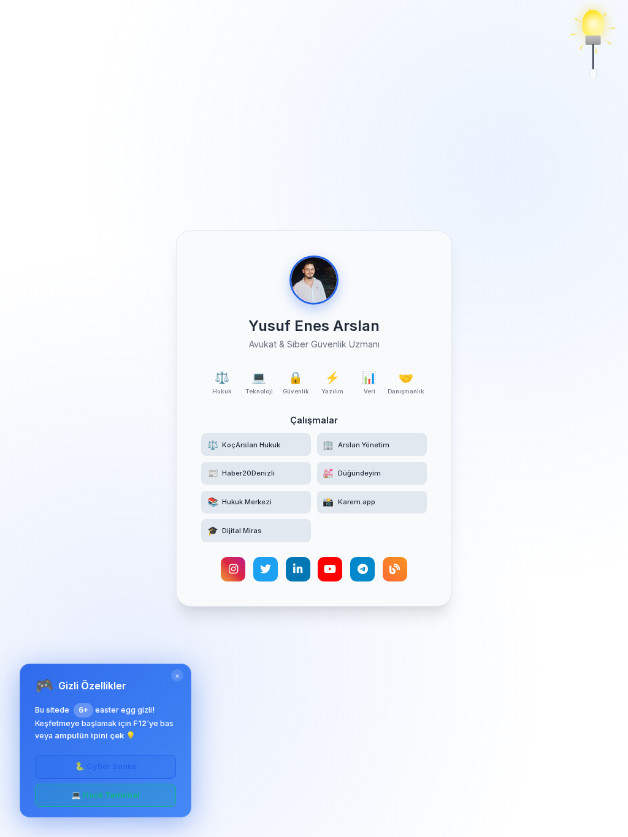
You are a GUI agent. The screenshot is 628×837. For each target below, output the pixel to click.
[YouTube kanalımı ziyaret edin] (330, 569)
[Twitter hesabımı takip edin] (265, 569)
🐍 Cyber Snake (106, 766)
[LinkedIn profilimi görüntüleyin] (298, 569)
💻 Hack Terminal (105, 795)
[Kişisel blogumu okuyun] (395, 569)
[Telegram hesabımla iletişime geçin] (362, 569)
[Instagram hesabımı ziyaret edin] (233, 569)
